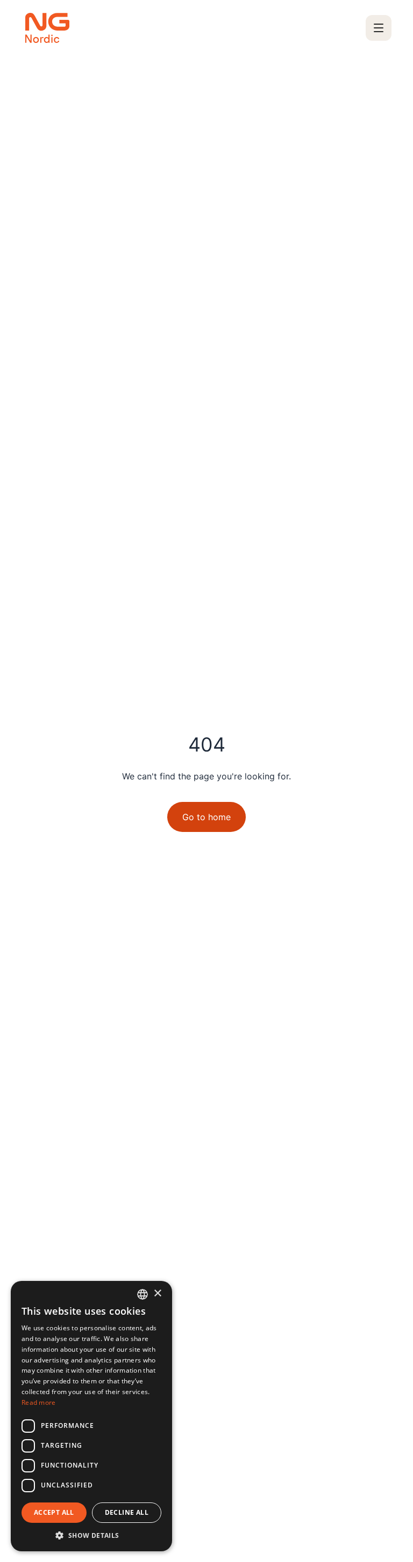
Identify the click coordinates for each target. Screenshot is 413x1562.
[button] (91, 1535)
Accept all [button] (54, 1512)
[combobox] (142, 1294)
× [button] (157, 1294)
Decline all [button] (126, 1512)
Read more (39, 1402)
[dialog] (91, 1416)
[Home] (47, 28)
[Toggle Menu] (378, 28)
